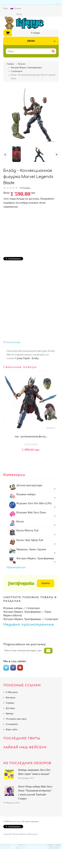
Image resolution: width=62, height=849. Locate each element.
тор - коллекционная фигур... (31, 436)
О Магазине (12, 692)
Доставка (10, 708)
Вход (19, 14)
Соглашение (12, 724)
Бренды (9, 713)
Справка (10, 703)
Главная (6, 834)
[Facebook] (13, 668)
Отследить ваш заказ (16, 719)
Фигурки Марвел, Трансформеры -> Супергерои (30, 619)
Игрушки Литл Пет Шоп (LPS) (33, 503)
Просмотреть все (16, 567)
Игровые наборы (26, 494)
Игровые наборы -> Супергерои (21, 608)
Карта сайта (11, 729)
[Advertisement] (31, 232)
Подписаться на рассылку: (24, 644)
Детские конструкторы (29, 485)
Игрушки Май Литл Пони (31, 512)
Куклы (20, 521)
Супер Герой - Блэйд (27, 358)
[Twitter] (6, 668)
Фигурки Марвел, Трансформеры (35, 558)
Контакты (10, 697)
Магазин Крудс (27, 23)
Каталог (24, 834)
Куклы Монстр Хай (27, 530)
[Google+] (20, 668)
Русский (17, 8)
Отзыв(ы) (25, 188)
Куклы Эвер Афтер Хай (29, 540)
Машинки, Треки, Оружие (31, 549)
